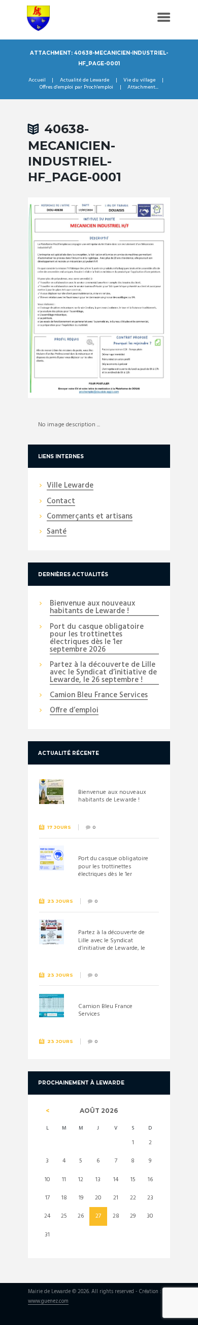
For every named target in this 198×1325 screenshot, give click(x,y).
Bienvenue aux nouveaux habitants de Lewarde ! (92, 608)
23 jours (60, 901)
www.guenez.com (48, 1302)
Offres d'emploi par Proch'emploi (76, 87)
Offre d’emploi (74, 711)
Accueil (37, 80)
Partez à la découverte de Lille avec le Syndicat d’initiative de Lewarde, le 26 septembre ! (103, 673)
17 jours (59, 827)
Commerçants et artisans (90, 517)
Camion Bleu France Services (99, 696)
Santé (57, 532)
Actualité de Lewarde (84, 80)
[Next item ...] (134, 297)
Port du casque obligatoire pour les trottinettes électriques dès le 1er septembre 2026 (97, 638)
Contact (61, 502)
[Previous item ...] (63, 297)
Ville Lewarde (70, 486)
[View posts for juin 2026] (47, 1110)
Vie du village (139, 80)
